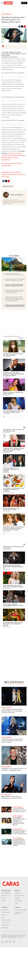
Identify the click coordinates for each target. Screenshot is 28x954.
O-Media (4, 907)
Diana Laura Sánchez (12, 26)
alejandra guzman (8, 186)
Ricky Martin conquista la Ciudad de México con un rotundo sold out (19, 832)
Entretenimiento (6, 14)
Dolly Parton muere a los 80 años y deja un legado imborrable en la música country (12, 740)
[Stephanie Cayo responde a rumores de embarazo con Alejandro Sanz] (14, 755)
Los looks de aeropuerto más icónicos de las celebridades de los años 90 (15, 279)
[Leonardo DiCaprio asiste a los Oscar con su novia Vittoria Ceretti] (6, 809)
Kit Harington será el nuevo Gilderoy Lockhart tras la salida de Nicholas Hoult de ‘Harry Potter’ (14, 291)
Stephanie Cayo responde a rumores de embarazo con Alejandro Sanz (14, 769)
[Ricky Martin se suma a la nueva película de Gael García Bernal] (14, 783)
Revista (24, 2)
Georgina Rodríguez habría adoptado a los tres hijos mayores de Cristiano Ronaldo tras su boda (19, 842)
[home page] (8, 2)
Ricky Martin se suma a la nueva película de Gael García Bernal (11, 797)
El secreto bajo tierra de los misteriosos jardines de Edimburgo (14, 274)
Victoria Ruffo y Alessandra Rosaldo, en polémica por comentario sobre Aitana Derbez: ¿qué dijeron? (20, 821)
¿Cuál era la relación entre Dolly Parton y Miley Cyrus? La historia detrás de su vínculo (11, 711)
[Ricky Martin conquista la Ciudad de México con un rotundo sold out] (6, 831)
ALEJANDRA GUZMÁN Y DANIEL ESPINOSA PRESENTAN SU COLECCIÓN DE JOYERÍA (13, 174)
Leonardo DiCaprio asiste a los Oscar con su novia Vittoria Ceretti (20, 810)
